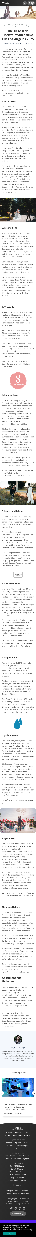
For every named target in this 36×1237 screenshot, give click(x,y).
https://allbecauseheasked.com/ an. (17, 972)
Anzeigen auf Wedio (22, 1204)
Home (10, 24)
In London (10, 1146)
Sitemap (25, 1201)
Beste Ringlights (23, 1159)
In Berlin (17, 1148)
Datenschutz (24, 1199)
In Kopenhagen (22, 1146)
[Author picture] (18, 1039)
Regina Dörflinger (18, 1047)
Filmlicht (27, 1135)
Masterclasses (23, 1194)
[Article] (18, 1087)
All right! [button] (9, 1234)
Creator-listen (20, 24)
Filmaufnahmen (8, 704)
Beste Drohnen (23, 1156)
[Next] (34, 1093)
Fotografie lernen (13, 1191)
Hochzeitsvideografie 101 (12, 85)
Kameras (9, 1132)
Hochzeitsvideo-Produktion (12, 43)
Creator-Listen (11, 1194)
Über (10, 1201)
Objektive (17, 1132)
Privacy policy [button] (27, 1230)
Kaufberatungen (18, 1153)
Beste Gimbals (10, 1159)
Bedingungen (12, 1199)
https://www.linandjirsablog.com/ (16, 475)
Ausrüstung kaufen (17, 1130)
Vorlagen (24, 1191)
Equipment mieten (18, 1140)
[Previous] (2, 1093)
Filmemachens (8, 1026)
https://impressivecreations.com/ (16, 189)
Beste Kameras (10, 1156)
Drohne (26, 1132)
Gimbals (7, 1135)
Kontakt (9, 1204)
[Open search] (25, 3)
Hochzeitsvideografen (12, 26)
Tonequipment (17, 1135)
